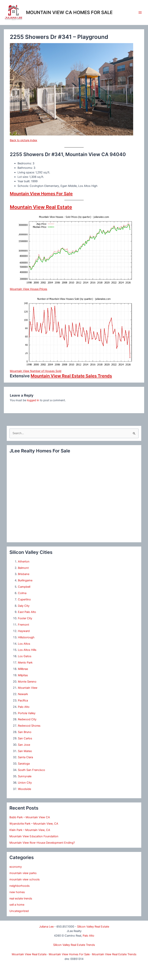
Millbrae (23, 669)
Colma (22, 593)
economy (15, 866)
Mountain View (27, 688)
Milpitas (23, 675)
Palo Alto (23, 707)
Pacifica (23, 700)
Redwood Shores (29, 725)
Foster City (25, 618)
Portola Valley (26, 713)
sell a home (16, 904)
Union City (25, 782)
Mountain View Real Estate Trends (114, 954)
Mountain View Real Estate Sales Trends (71, 375)
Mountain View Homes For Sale (41, 193)
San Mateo (25, 751)
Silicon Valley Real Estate (93, 926)
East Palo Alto (27, 612)
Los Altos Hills (27, 650)
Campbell (24, 586)
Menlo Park (25, 662)
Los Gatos (24, 656)
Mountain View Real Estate (41, 207)
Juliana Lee (46, 926)
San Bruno (24, 732)
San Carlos (25, 738)
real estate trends (20, 898)
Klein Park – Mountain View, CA (29, 830)
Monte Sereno (27, 681)
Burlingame (25, 580)
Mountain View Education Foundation (33, 836)
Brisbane (23, 574)
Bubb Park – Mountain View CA (29, 817)
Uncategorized (19, 911)
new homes (17, 892)
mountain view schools (24, 879)
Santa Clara (25, 757)
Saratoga (24, 763)
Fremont (23, 624)
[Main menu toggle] (140, 12)
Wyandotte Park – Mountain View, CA (33, 823)
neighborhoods (19, 886)
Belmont (23, 568)
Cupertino (24, 599)
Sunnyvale (24, 776)
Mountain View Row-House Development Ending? (42, 842)
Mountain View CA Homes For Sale (69, 12)
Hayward (24, 631)
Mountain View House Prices (28, 289)
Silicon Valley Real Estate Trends (74, 945)
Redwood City (27, 719)
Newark (23, 694)
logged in (33, 400)
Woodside (24, 789)
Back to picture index (23, 140)
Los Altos (24, 643)
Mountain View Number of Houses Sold (35, 371)
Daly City (23, 606)
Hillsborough (26, 637)
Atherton (23, 561)
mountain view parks (23, 873)
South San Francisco (31, 770)
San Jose (24, 744)
